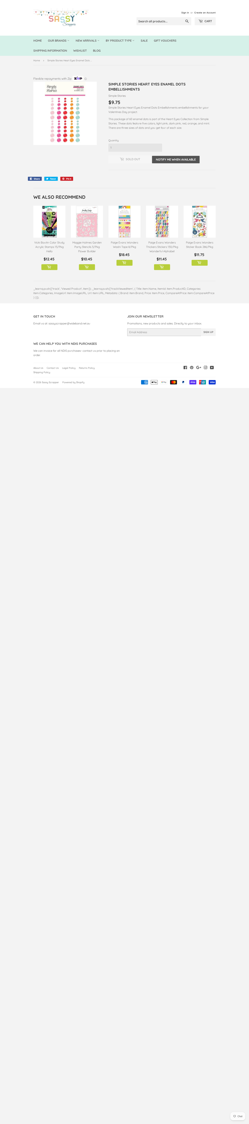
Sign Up (208, 332)
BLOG (97, 50)
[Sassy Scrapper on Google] (198, 368)
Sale (144, 40)
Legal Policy (68, 367)
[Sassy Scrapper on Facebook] (185, 368)
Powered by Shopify (73, 382)
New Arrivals (86, 40)
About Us (38, 367)
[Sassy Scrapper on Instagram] (205, 368)
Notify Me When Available (176, 159)
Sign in (185, 12)
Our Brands (57, 40)
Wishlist (80, 50)
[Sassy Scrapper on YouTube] (212, 368)
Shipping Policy (41, 372)
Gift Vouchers (165, 40)
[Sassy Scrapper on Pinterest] (192, 368)
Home (37, 40)
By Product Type (119, 40)
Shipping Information (50, 50)
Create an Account (205, 12)
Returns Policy (87, 367)
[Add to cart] (49, 267)
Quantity (113, 140)
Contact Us (53, 367)
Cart (208, 21)
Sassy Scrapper (50, 382)
